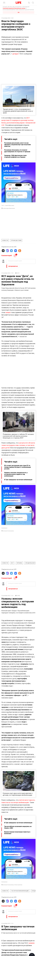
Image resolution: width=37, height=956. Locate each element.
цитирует (15, 54)
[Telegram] (11, 250)
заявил (7, 312)
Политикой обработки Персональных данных (14, 8)
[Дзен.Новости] (3, 250)
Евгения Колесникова (8, 530)
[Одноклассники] (19, 250)
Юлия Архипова (18, 910)
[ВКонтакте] (15, 250)
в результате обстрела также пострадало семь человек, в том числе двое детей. (18, 445)
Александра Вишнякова (9, 208)
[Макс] (7, 250)
